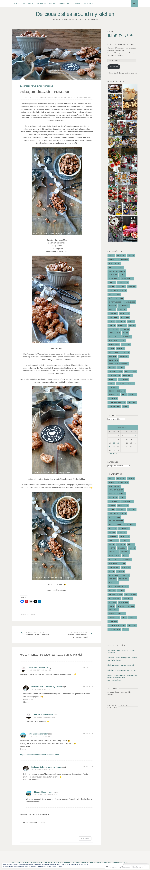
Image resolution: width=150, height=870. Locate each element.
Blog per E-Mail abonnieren (121, 44)
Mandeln (26, 614)
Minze (125, 333)
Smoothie (127, 375)
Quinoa (120, 348)
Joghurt (122, 310)
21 (110, 447)
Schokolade (114, 375)
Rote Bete (113, 360)
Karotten (124, 313)
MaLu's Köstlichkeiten (38, 668)
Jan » (115, 454)
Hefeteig (112, 306)
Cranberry (114, 279)
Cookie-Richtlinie (57, 866)
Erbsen (112, 283)
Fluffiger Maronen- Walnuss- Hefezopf (121, 665)
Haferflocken (115, 302)
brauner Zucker (116, 267)
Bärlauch (113, 275)
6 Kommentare (85, 97)
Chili (122, 275)
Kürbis (131, 321)
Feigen (111, 286)
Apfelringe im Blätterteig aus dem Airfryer (122, 670)
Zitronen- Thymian (117, 402)
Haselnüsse (130, 302)
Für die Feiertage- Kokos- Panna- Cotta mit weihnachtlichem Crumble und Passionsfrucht (122, 677)
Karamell (113, 313)
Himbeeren (124, 306)
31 (122, 451)
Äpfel (125, 406)
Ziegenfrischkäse (117, 391)
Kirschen (125, 317)
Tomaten (121, 383)
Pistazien (126, 344)
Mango (132, 325)
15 (114, 443)
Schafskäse (130, 371)
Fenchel (121, 286)
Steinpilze (123, 379)
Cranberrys (127, 279)
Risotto (125, 352)
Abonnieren (114, 67)
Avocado (121, 255)
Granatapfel (114, 294)
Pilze (123, 340)
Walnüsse (113, 387)
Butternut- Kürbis (117, 271)
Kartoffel (113, 317)
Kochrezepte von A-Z (23, 3)
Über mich (88, 3)
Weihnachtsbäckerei (43, 86)
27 (135, 447)
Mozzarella (114, 337)
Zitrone (132, 395)
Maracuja (113, 329)
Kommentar (85, 838)
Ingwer (112, 310)
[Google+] (131, 35)
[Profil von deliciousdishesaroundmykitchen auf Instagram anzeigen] (121, 35)
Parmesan (113, 340)
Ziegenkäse (114, 395)
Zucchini (132, 402)
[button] (115, 88)
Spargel (112, 379)
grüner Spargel (116, 298)
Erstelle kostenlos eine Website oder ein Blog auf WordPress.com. (43, 862)
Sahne (121, 368)
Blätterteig (114, 263)
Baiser (131, 255)
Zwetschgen (114, 406)
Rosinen (112, 356)
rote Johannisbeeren (118, 364)
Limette (112, 325)
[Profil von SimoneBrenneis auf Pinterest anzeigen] (126, 35)
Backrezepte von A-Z (46, 3)
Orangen (127, 337)
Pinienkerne (114, 344)
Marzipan (125, 329)
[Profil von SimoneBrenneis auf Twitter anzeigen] (115, 35)
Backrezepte (26, 86)
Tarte (111, 383)
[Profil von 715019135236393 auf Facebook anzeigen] (110, 35)
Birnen (112, 259)
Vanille (130, 383)
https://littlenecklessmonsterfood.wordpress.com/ (39, 755)
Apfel (111, 255)
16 (118, 443)
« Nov (110, 454)
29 (114, 451)
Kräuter (121, 321)
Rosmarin (123, 356)
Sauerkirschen (115, 371)
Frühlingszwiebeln (117, 290)
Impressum (64, 3)
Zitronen (113, 399)
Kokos (111, 321)
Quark (111, 348)
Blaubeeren (123, 259)
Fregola (131, 286)
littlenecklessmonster (38, 734)
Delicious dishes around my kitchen (75, 14)
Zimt (33, 614)
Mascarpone (114, 333)
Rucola (112, 368)
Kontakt (76, 3)
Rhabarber (113, 352)
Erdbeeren (123, 283)
